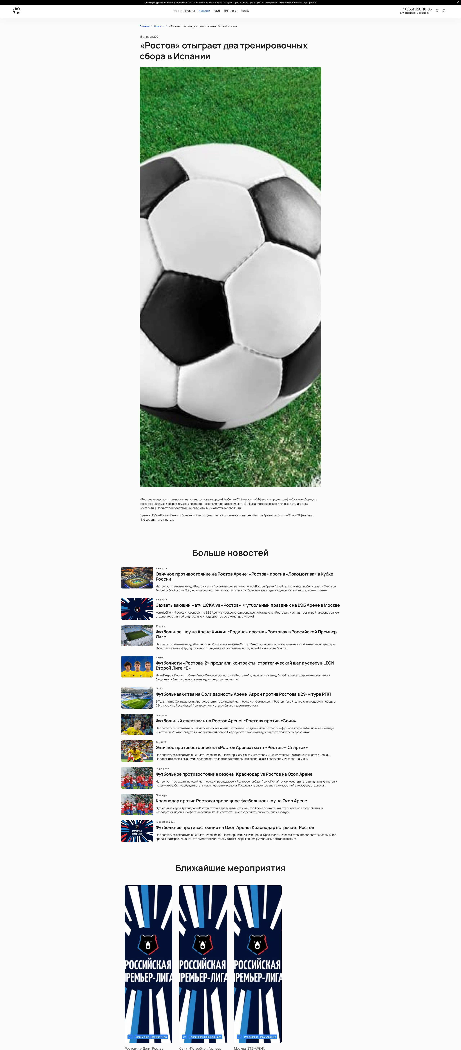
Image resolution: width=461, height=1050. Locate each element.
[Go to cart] (444, 10)
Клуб (217, 10)
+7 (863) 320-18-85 (416, 9)
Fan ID (245, 10)
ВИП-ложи (230, 10)
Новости (204, 10)
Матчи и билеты (184, 10)
